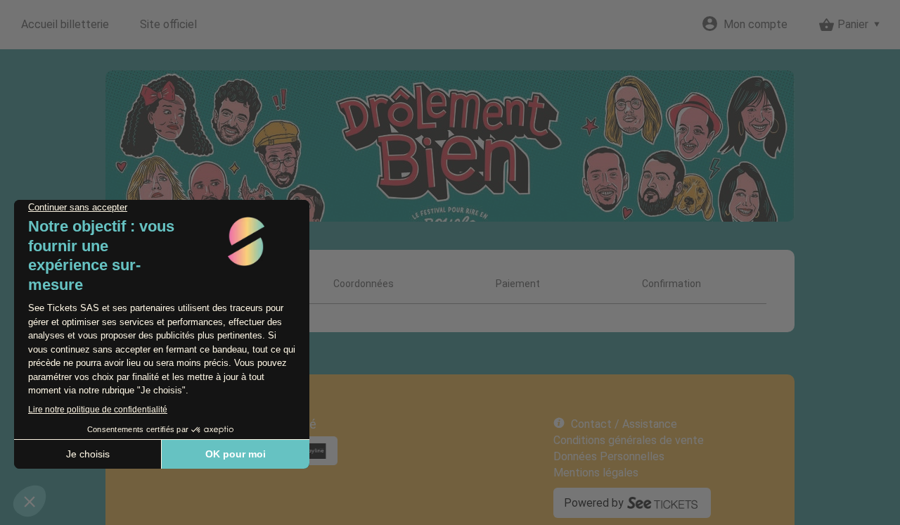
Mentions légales (595, 472)
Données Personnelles (608, 456)
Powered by (594, 503)
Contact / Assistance (624, 424)
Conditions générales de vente (628, 440)
